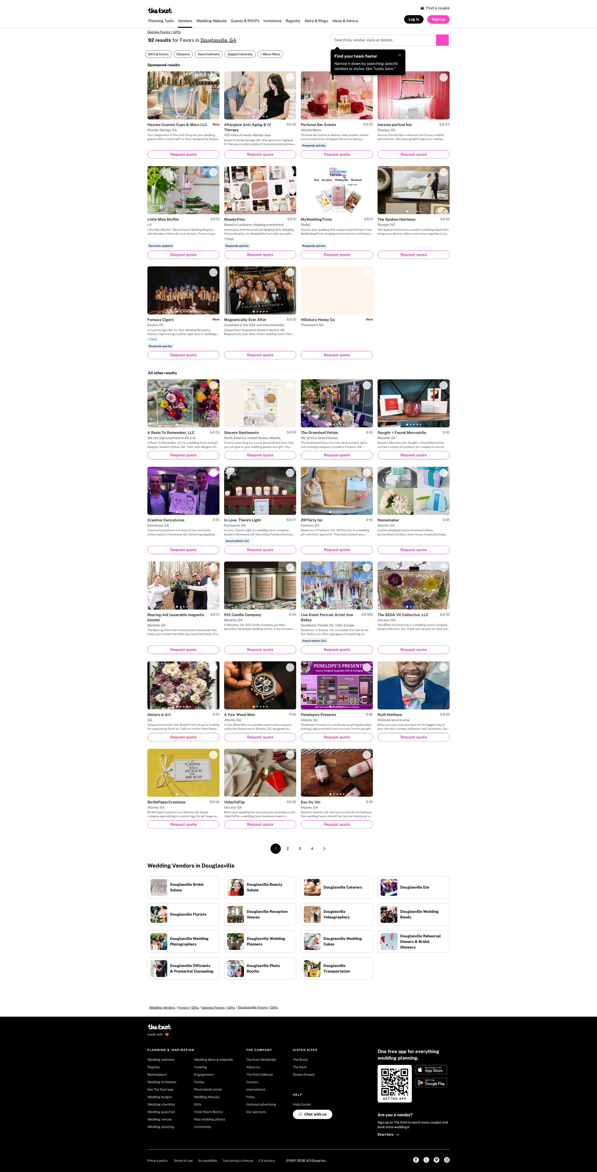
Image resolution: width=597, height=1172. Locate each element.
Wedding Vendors (162, 1007)
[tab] (177, 117)
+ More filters (270, 54)
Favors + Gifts (188, 1007)
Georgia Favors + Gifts (163, 32)
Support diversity (240, 54)
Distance (183, 54)
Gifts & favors (158, 54)
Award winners (209, 54)
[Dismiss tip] (400, 55)
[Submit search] (442, 40)
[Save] (213, 77)
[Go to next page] (324, 848)
